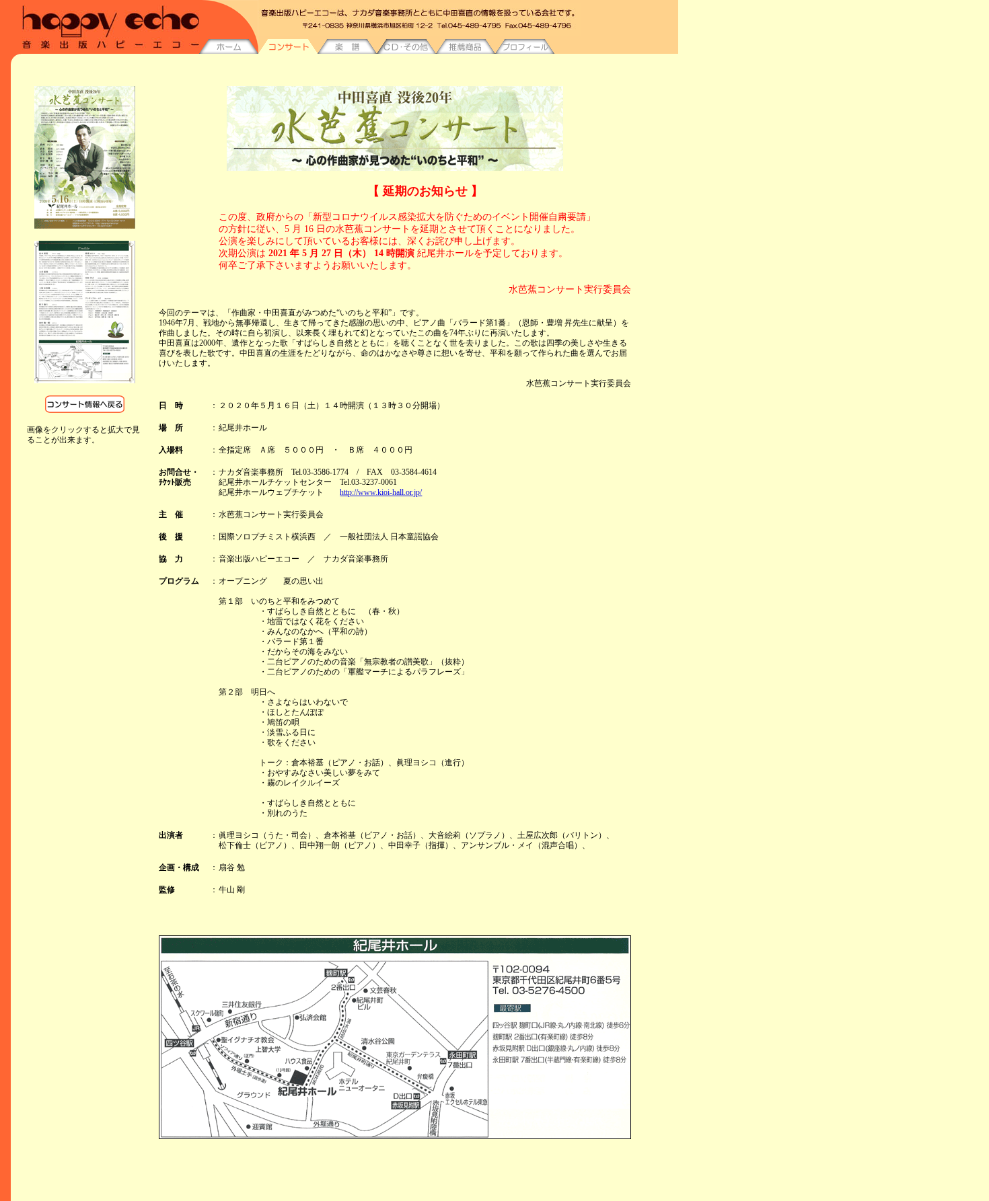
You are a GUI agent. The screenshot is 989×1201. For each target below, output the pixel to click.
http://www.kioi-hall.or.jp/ (381, 492)
